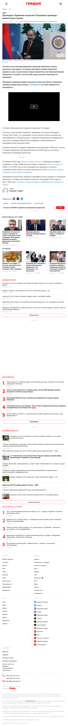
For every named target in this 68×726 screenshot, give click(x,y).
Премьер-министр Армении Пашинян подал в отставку (36, 233)
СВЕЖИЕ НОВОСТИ (10, 431)
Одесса (4, 608)
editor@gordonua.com (13, 681)
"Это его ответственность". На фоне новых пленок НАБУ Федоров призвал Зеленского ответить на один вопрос (33, 391)
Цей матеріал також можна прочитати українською (38, 21)
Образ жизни (6, 581)
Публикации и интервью (41, 562)
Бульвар (6, 249)
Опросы (36, 587)
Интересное (6, 590)
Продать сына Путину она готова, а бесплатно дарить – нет (26, 291)
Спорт (4, 571)
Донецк (4, 611)
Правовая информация (9, 661)
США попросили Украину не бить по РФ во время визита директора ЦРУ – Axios (30, 451)
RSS (38, 634)
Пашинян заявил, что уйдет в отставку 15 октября (57, 233)
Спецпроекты (38, 593)
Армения (5, 203)
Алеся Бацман (41, 625)
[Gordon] (33, 3)
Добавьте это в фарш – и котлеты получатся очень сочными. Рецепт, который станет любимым (12, 266)
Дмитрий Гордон (42, 602)
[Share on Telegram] (22, 198)
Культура (5, 575)
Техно (4, 578)
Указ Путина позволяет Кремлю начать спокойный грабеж (26, 296)
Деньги (4, 565)
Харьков (5, 614)
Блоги (14, 245)
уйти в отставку (53, 164)
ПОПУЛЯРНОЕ (8, 377)
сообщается (34, 85)
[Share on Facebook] (14, 198)
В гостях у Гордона (40, 565)
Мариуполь (5, 620)
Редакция (5, 654)
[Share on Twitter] (18, 198)
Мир (10, 9)
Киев (3, 602)
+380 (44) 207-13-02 (13, 678)
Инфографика (6, 587)
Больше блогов (34, 315)
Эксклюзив (37, 578)
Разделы (36, 555)
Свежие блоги (9, 280)
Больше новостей (33, 502)
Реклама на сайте (7, 658)
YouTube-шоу (38, 590)
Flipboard (40, 631)
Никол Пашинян (38, 203)
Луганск (4, 623)
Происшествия (7, 584)
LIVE (35, 575)
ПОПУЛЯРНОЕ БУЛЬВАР (12, 507)
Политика (5, 562)
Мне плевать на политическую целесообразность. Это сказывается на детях (33, 302)
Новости (5, 555)
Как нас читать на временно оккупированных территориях (8, 667)
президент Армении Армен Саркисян (21, 203)
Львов (4, 605)
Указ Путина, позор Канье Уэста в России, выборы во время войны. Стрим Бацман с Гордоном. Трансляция (36, 456)
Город (4, 598)
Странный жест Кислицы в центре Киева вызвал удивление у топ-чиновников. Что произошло (35, 267)
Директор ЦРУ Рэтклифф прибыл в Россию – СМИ (20, 485)
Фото (35, 581)
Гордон (4, 9)
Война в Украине (7, 559)
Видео (36, 584)
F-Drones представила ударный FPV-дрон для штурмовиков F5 (24, 490)
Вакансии (5, 651)
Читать (60, 207)
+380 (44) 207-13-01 (12, 676)
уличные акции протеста (31, 162)
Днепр (4, 617)
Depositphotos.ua (31, 701)
